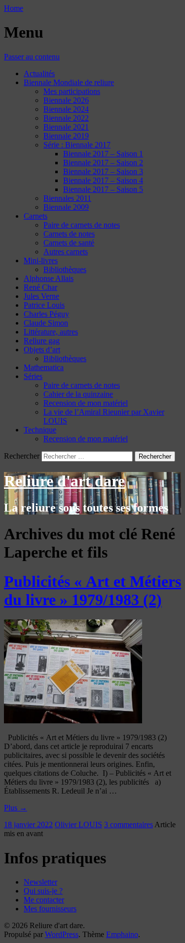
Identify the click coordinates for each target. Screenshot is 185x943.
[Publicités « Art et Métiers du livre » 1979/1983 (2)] (73, 720)
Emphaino (122, 934)
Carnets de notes (69, 234)
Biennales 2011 (67, 198)
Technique (40, 429)
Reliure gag (42, 340)
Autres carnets (65, 251)
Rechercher (21, 456)
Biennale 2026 (66, 100)
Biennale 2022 (66, 118)
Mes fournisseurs (50, 908)
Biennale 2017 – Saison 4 (103, 180)
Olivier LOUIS (78, 824)
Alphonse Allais (49, 278)
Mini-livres (41, 260)
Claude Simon (46, 323)
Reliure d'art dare (64, 481)
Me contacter (44, 900)
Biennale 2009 (66, 207)
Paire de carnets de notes (81, 225)
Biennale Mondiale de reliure (69, 82)
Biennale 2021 (66, 127)
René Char (40, 287)
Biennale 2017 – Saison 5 (103, 189)
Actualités (39, 73)
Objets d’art (42, 349)
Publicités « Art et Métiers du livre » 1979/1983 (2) (92, 590)
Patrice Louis (44, 305)
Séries (33, 376)
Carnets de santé (68, 242)
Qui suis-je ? (43, 891)
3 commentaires (128, 824)
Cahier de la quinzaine (78, 394)
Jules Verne (41, 296)
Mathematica (44, 367)
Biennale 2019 (66, 136)
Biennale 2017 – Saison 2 (103, 162)
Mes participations (71, 91)
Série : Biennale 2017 (77, 145)
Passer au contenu (32, 56)
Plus (15, 807)
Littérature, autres (51, 332)
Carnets (35, 216)
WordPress (61, 934)
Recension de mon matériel (85, 403)
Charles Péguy (46, 314)
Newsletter (40, 882)
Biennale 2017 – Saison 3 (103, 171)
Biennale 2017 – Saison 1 (103, 153)
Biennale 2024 (66, 109)
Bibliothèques (64, 269)
